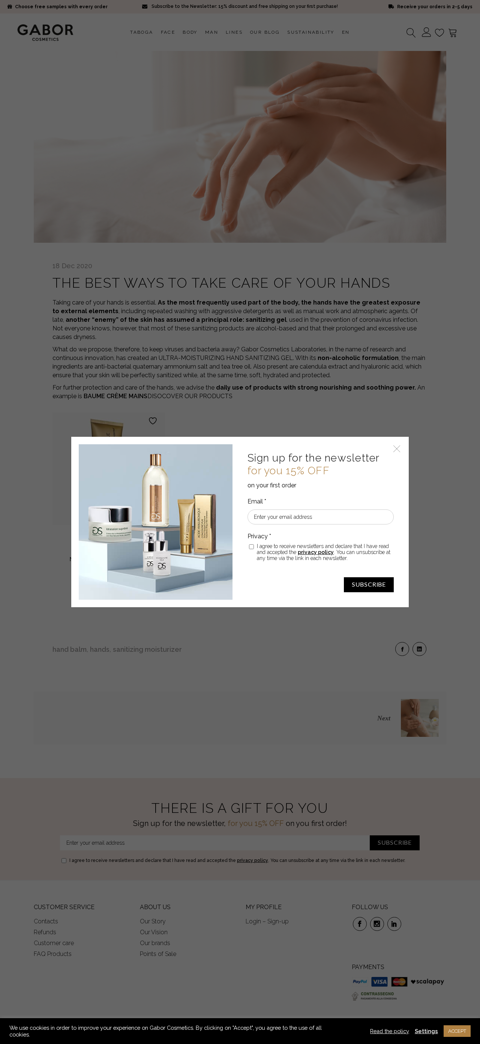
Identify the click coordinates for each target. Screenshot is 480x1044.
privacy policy (316, 552)
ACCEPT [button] (457, 1031)
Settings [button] (426, 1031)
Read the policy (389, 1031)
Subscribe (369, 585)
